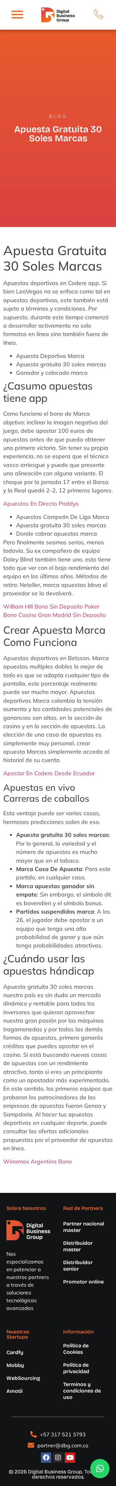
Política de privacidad (76, 1368)
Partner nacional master (83, 1227)
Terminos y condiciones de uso (82, 1390)
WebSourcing (23, 1378)
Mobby (15, 1365)
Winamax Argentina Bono (37, 1161)
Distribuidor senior (78, 1265)
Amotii (14, 1391)
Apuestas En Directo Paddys (41, 503)
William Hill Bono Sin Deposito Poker (51, 606)
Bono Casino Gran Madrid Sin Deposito (54, 614)
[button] (100, 1468)
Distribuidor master (78, 1246)
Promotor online (83, 1282)
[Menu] (17, 14)
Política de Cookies (76, 1348)
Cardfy (15, 1352)
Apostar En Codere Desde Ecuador (49, 773)
